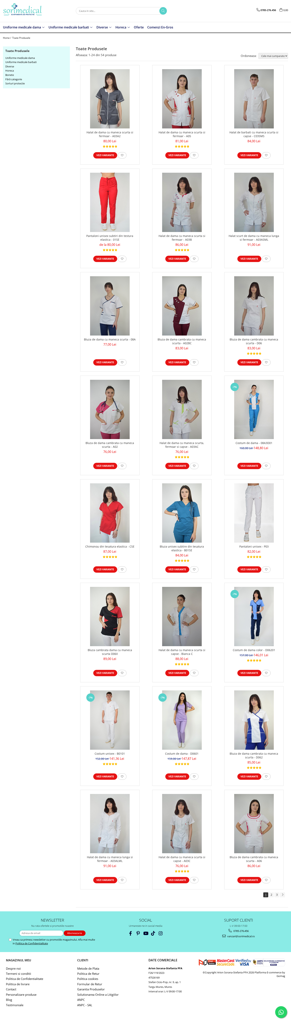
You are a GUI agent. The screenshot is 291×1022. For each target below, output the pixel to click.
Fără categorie (13, 79)
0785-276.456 (241, 931)
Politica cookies (87, 979)
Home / (7, 38)
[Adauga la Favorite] (122, 155)
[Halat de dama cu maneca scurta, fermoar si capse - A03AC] (181, 409)
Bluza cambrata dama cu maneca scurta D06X (110, 652)
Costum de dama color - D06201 (254, 650)
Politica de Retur (88, 974)
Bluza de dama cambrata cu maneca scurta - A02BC (182, 341)
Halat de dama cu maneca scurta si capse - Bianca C (182, 652)
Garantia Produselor (91, 989)
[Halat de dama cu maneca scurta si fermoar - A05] (181, 98)
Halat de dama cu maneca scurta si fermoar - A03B (182, 237)
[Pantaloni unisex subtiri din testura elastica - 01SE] (109, 202)
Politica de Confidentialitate (31, 943)
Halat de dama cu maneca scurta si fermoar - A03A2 (110, 134)
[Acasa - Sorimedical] (23, 11)
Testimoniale (14, 1005)
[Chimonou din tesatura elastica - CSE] (109, 513)
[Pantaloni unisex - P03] (254, 513)
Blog (9, 1000)
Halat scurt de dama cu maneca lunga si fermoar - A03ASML (254, 237)
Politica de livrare (17, 984)
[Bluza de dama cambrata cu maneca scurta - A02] (109, 409)
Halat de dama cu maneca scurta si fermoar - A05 (182, 134)
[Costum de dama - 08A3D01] (254, 409)
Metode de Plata (88, 968)
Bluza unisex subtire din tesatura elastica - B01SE (182, 548)
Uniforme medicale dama (20, 58)
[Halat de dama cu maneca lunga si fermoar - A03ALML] (109, 823)
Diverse (9, 66)
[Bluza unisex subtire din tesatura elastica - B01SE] (181, 513)
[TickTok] (153, 933)
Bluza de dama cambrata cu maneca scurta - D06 (254, 341)
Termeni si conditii (18, 974)
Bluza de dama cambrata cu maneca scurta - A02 (110, 445)
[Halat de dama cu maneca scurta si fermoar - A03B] (181, 202)
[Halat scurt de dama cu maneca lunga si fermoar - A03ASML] (254, 202)
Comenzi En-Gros (160, 27)
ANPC (81, 1000)
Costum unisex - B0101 (110, 753)
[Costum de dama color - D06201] (254, 616)
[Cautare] (163, 11)
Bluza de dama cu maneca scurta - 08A (110, 339)
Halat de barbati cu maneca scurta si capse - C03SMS (253, 134)
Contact (11, 989)
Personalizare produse (21, 995)
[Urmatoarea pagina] (282, 894)
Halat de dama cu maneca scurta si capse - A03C (182, 859)
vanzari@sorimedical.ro (241, 936)
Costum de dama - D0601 (182, 753)
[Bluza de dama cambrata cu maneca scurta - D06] (254, 306)
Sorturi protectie (15, 83)
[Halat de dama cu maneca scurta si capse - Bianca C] (181, 616)
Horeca (9, 70)
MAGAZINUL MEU (18, 960)
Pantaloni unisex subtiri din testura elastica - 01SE (109, 237)
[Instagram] (160, 933)
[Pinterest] (138, 933)
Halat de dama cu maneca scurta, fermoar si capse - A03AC (182, 445)
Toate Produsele (21, 38)
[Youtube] (145, 933)
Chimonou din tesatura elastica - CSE (109, 546)
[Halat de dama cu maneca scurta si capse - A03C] (181, 823)
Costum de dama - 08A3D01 (254, 443)
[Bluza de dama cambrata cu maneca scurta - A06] (254, 823)
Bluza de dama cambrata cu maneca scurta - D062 (254, 755)
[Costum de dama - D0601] (181, 720)
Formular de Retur (89, 984)
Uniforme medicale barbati (21, 62)
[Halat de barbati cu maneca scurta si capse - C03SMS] (254, 98)
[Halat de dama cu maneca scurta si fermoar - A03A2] (109, 98)
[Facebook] (130, 933)
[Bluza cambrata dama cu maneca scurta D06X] (109, 616)
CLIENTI (82, 960)
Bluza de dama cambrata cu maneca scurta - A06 (254, 859)
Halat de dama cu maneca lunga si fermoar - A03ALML (110, 859)
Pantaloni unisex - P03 (254, 546)
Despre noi (13, 968)
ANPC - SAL (84, 1005)
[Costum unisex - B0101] (109, 720)
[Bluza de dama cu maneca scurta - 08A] (109, 306)
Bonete (9, 75)
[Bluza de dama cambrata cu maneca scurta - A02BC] (181, 306)
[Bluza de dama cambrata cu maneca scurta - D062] (254, 720)
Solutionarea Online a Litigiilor (98, 995)
